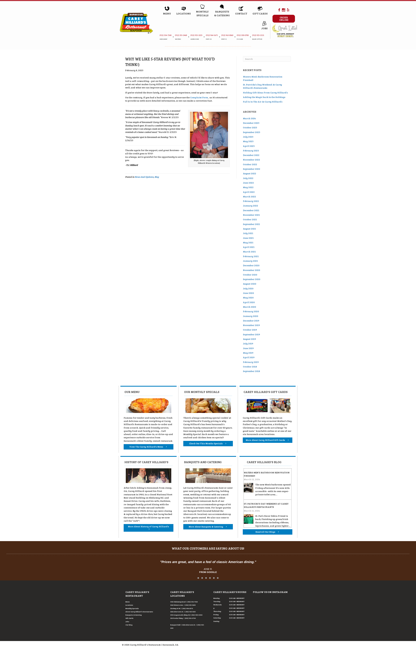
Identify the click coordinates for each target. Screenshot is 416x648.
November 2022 (251, 159)
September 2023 (251, 132)
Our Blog (128, 625)
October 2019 (250, 329)
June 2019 (248, 348)
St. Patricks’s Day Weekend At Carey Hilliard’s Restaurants (262, 86)
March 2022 (249, 196)
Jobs (264, 28)
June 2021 (248, 237)
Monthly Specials (132, 608)
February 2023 (251, 150)
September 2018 (251, 371)
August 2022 (249, 173)
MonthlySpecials (202, 13)
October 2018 (250, 366)
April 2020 (249, 302)
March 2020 (249, 306)
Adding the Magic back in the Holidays (264, 97)
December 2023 (251, 122)
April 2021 (248, 247)
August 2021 (249, 228)
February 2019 (251, 362)
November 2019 (251, 325)
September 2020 (251, 279)
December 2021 (251, 210)
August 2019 (249, 338)
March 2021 (249, 251)
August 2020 (249, 283)
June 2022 (248, 182)
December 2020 (251, 265)
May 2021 (248, 242)
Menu (167, 13)
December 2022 (251, 155)
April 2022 (249, 191)
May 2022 (248, 187)
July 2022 (248, 178)
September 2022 (251, 168)
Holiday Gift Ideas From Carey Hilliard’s (265, 92)
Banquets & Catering (133, 615)
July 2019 (248, 343)
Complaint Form (199, 97)
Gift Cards (260, 13)
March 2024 (249, 118)
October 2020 (250, 274)
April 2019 (248, 357)
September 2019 (251, 334)
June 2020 (248, 293)
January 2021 (250, 260)
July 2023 (248, 136)
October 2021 (250, 219)
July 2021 (248, 233)
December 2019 (251, 320)
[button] (198, 578)
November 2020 (251, 270)
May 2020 (248, 297)
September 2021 (251, 224)
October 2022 (250, 164)
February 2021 (251, 256)
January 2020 (250, 316)
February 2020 (251, 311)
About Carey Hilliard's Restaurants (139, 611)
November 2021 (251, 214)
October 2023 (250, 127)
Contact (241, 13)
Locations (183, 13)
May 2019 (248, 352)
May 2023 (248, 141)
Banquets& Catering (222, 13)
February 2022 (251, 201)
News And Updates (144, 176)
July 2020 (248, 288)
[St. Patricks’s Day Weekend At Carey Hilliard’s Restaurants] (248, 518)
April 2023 (249, 146)
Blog (157, 176)
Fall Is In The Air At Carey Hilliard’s (262, 101)
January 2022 (250, 205)
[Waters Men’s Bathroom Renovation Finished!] (248, 487)
